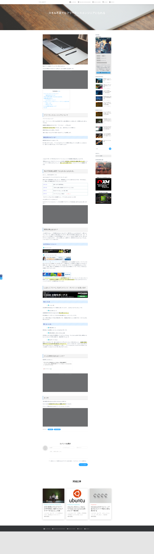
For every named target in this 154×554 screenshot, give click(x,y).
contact (112, 2)
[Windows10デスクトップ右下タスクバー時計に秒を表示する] (100, 495)
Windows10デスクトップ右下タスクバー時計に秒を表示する (100, 509)
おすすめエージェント (50, 99)
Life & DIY (105, 2)
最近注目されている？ (50, 95)
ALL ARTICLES (73, 2)
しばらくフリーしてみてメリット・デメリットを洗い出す (56, 101)
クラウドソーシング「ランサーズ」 (52, 278)
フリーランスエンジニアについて (50, 93)
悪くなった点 (48, 104)
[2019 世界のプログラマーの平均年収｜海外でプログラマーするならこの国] (53, 495)
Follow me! (104, 72)
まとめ (45, 107)
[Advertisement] (65, 80)
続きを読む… (47, 516)
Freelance (50, 429)
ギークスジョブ (46, 262)
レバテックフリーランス (56, 262)
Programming (58, 504)
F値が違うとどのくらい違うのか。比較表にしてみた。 (107, 79)
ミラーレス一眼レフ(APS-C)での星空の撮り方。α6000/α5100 (107, 91)
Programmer (57, 429)
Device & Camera (97, 2)
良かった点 (48, 103)
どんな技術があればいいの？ (50, 106)
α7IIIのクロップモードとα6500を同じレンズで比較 (107, 85)
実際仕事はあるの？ (48, 98)
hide (59, 91)
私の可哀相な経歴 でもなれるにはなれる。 (53, 96)
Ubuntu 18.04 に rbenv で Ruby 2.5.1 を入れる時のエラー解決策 (76, 509)
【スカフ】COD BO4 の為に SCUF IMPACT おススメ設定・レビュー (107, 134)
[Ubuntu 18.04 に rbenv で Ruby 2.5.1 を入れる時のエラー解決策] (77, 495)
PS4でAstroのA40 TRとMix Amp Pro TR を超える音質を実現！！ (107, 127)
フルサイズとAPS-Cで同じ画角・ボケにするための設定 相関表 (107, 103)
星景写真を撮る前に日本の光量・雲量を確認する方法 (107, 97)
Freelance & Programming (85, 2)
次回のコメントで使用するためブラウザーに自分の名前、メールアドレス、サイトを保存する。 (69, 461)
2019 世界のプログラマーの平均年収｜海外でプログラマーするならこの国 (53, 509)
